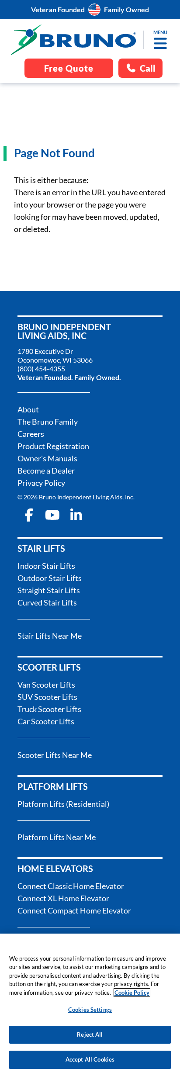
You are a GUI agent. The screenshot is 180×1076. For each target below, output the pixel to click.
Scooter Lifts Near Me (54, 755)
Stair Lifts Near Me (49, 635)
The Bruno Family (47, 421)
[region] (90, 1005)
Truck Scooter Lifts (49, 709)
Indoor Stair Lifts (46, 566)
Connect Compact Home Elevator (74, 910)
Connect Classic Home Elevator (70, 886)
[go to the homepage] (73, 39)
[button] (160, 43)
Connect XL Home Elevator (63, 898)
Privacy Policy (41, 483)
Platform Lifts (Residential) (63, 804)
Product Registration (53, 446)
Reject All (90, 1034)
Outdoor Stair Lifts (49, 578)
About (28, 409)
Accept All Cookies (90, 1059)
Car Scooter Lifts (45, 721)
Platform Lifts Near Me (56, 837)
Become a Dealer (46, 470)
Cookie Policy (131, 992)
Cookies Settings (90, 1009)
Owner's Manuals (47, 458)
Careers (30, 434)
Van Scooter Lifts (46, 684)
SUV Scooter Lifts (47, 697)
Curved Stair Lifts (47, 602)
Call (148, 68)
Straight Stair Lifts (48, 590)
